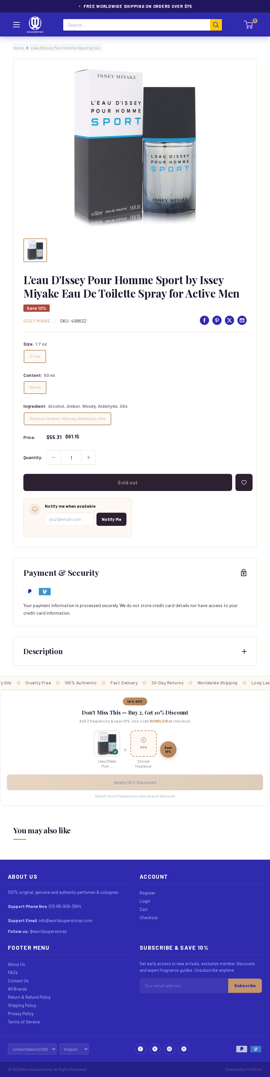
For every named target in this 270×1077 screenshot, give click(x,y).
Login (145, 901)
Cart (144, 909)
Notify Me (111, 519)
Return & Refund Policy (29, 997)
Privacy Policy (21, 1013)
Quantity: (32, 457)
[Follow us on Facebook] (140, 1049)
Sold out (128, 482)
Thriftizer (254, 1069)
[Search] (216, 25)
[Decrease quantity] (54, 457)
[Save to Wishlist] (244, 482)
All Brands (17, 988)
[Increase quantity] (88, 457)
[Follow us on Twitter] (155, 1049)
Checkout (149, 917)
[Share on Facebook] (204, 320)
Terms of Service (24, 1021)
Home (18, 47)
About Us (16, 964)
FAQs (13, 972)
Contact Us (18, 980)
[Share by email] (242, 320)
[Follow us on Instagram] (169, 1049)
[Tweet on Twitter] (229, 320)
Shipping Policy (22, 1005)
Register (147, 892)
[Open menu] (16, 24)
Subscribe (245, 985)
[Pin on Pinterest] (217, 320)
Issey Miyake (36, 321)
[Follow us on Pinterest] (184, 1049)
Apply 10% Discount (135, 782)
